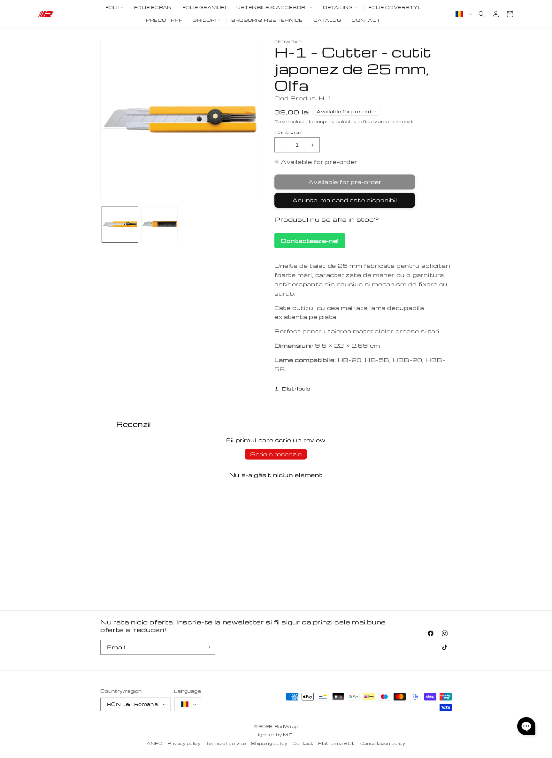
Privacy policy (184, 743)
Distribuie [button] (296, 388)
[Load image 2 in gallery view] (159, 224)
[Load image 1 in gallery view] (120, 224)
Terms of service (226, 743)
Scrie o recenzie (276, 454)
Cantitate (288, 132)
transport (321, 121)
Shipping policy (269, 743)
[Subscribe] (208, 646)
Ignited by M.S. (276, 735)
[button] (114, 7)
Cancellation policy (382, 743)
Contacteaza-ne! (310, 240)
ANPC (155, 743)
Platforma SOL (336, 743)
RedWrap (286, 726)
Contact (303, 743)
